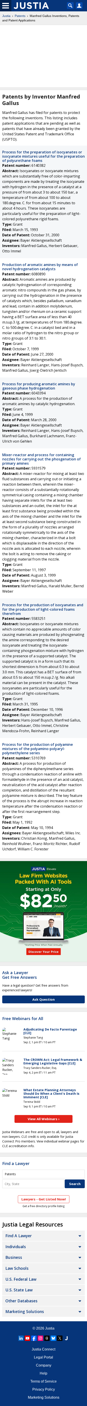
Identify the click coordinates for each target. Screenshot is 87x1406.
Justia (6, 16)
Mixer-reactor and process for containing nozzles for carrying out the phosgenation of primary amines (41, 459)
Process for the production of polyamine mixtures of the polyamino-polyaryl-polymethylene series (37, 748)
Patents (20, 16)
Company (43, 1365)
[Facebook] (34, 1338)
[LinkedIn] (21, 1338)
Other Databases (21, 1300)
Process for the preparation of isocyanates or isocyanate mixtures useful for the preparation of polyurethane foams (43, 156)
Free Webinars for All (22, 1018)
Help (43, 1373)
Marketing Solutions (24, 1311)
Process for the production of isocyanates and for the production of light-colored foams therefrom (42, 609)
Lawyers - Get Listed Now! (43, 1199)
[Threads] (47, 1338)
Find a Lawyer (15, 1163)
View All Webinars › (44, 1119)
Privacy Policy (43, 1389)
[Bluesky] (53, 1338)
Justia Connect (43, 1349)
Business (13, 1257)
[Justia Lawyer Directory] (66, 1338)
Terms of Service (43, 1381)
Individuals (15, 1246)
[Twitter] (59, 1338)
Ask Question (43, 999)
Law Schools (17, 1268)
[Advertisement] (43, 56)
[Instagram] (40, 1338)
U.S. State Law (19, 1290)
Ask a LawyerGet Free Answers (19, 975)
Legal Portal (43, 1357)
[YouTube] (27, 1338)
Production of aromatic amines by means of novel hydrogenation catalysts (40, 266)
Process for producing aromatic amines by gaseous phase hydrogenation (38, 386)
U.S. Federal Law (20, 1279)
